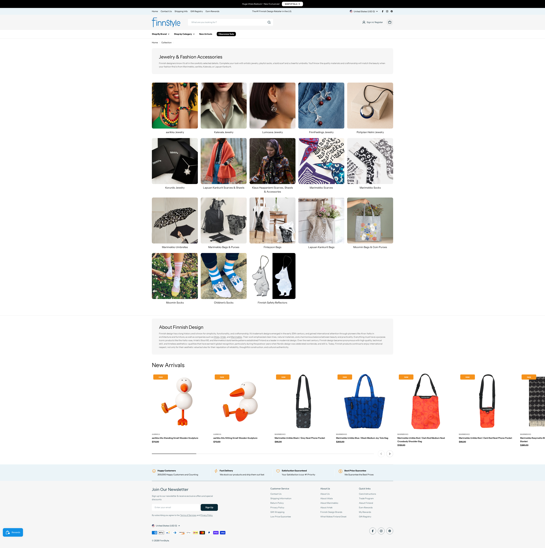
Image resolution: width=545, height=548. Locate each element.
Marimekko (236, 337)
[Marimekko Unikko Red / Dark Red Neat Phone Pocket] (487, 401)
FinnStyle (164, 540)
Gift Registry (196, 11)
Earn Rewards (212, 11)
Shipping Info (181, 11)
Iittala (216, 337)
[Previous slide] (381, 453)
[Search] (269, 22)
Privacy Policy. (206, 515)
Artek (223, 337)
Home (155, 11)
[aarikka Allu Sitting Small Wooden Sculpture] (242, 401)
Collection (166, 42)
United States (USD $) (364, 11)
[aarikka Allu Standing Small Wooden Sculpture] (180, 401)
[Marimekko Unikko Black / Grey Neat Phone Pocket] (303, 401)
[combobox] (230, 22)
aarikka (156, 434)
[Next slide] (389, 453)
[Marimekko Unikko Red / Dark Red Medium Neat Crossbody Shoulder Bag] (426, 401)
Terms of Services (188, 515)
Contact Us (166, 11)
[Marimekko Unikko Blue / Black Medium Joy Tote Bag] (364, 401)
